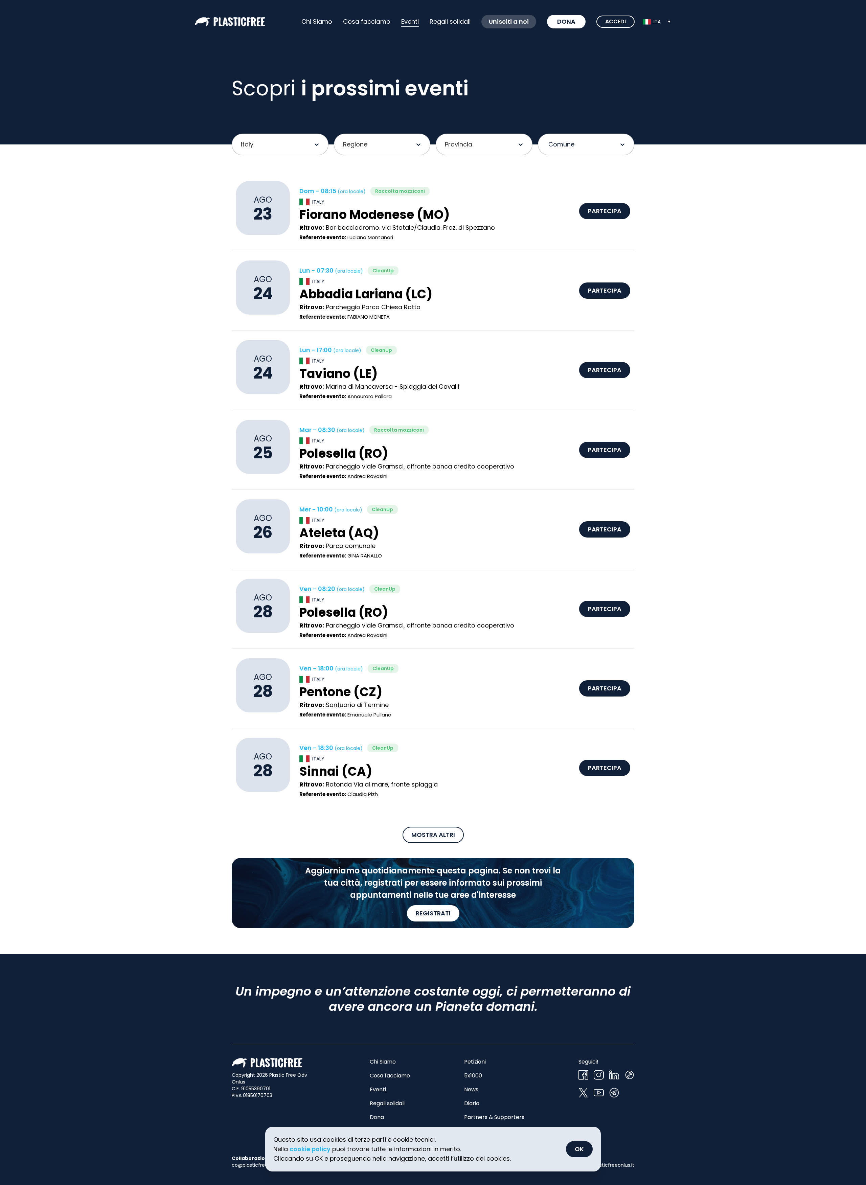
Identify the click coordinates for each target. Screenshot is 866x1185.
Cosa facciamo (366, 21)
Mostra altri (433, 834)
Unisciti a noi (509, 21)
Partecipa (604, 211)
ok (579, 1149)
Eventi (410, 21)
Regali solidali (387, 1103)
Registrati (433, 913)
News (471, 1089)
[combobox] (657, 21)
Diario (471, 1103)
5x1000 (473, 1075)
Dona (566, 21)
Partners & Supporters (494, 1117)
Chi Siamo (316, 21)
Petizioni (475, 1062)
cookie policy (310, 1149)
